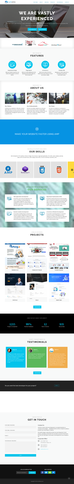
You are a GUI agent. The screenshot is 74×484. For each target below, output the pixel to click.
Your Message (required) (10, 440)
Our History (8, 106)
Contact (67, 2)
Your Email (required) (10, 430)
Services (47, 2)
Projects (53, 2)
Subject (6, 435)
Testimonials (60, 2)
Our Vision (52, 106)
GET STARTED (42, 29)
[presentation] (72, 170)
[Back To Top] (69, 479)
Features (35, 2)
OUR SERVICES (32, 29)
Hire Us (56, 385)
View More (37, 307)
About (41, 2)
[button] (37, 129)
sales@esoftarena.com (44, 449)
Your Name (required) (10, 425)
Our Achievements (32, 106)
